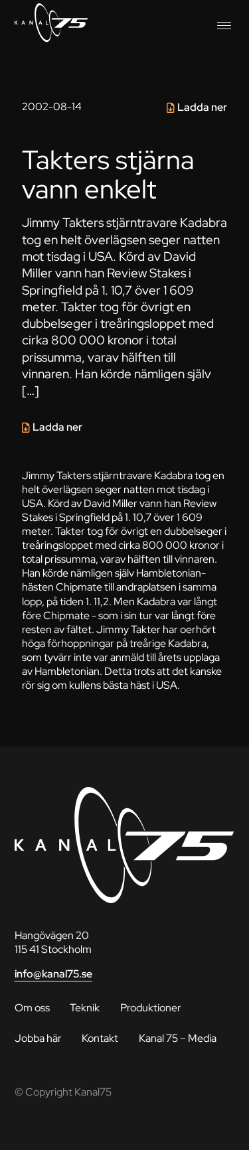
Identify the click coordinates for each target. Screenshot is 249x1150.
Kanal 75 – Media (177, 1038)
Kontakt (100, 1038)
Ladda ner (202, 107)
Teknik (85, 1008)
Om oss (32, 1008)
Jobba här (38, 1038)
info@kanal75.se (53, 974)
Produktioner (150, 1008)
